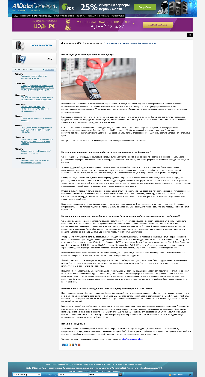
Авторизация (52, 375)
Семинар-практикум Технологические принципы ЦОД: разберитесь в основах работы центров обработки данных (37, 88)
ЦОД (16, 16)
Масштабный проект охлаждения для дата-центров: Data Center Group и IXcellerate (37, 141)
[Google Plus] (79, 345)
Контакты (120, 364)
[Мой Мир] (73, 345)
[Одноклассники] (69, 345)
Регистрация (118, 16)
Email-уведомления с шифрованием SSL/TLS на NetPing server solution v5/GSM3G (36, 130)
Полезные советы (41, 45)
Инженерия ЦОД (65, 364)
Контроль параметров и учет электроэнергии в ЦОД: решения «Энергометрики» (35, 109)
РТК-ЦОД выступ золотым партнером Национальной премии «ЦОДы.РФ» (37, 98)
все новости (49, 70)
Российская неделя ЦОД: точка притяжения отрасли (34, 77)
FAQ (49, 58)
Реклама (92, 16)
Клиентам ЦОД (80, 364)
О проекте (104, 16)
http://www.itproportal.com (133, 339)
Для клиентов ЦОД (42, 16)
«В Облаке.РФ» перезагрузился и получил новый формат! (35, 161)
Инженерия (25, 16)
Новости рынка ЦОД (96, 364)
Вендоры (81, 16)
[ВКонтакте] (63, 345)
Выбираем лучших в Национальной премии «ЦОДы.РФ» (36, 152)
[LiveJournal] (76, 345)
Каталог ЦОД (51, 364)
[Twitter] (66, 345)
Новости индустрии (64, 16)
